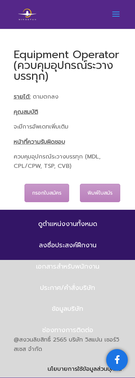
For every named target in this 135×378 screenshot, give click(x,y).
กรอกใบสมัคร (47, 193)
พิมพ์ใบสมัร (100, 193)
